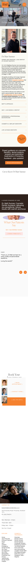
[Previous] (21, 272)
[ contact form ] (17, 391)
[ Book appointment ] (17, 383)
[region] (14, 262)
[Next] (25, 272)
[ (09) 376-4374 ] (17, 400)
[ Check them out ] (14, 233)
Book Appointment (14, 163)
